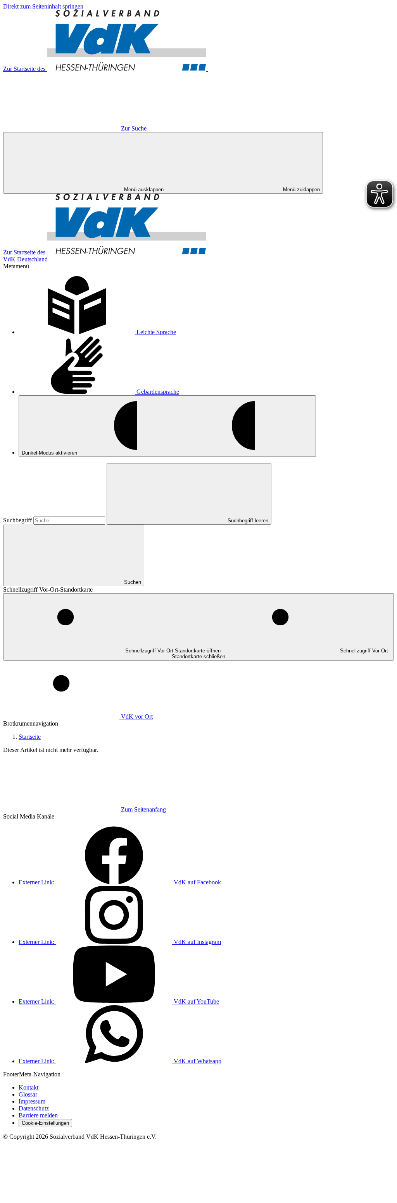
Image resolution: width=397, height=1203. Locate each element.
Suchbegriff (18, 520)
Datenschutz (34, 1108)
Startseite (30, 736)
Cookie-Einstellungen (45, 1123)
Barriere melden (38, 1115)
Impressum (32, 1101)
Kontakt (28, 1087)
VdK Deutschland (25, 259)
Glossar (28, 1094)
